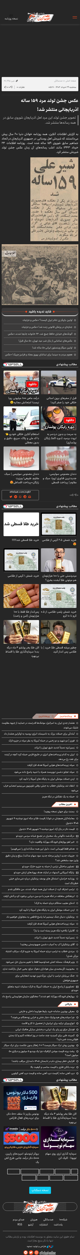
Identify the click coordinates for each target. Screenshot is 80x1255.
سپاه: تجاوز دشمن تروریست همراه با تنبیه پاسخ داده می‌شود (44, 772)
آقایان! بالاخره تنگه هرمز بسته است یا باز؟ (54, 931)
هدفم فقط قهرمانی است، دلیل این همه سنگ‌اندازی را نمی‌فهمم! (43, 849)
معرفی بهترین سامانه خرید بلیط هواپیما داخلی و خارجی (47, 1011)
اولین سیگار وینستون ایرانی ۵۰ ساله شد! (52, 348)
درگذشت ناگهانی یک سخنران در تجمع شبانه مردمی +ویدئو (45, 836)
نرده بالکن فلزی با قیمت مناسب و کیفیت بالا (53, 1067)
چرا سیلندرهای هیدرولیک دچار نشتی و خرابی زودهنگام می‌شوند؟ (43, 1017)
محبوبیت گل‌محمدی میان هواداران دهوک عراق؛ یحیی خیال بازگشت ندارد (39, 969)
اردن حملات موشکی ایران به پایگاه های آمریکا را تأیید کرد (47, 779)
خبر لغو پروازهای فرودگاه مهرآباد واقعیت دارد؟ (52, 842)
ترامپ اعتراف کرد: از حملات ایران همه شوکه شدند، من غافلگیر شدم (41, 889)
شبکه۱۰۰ (63, 1220)
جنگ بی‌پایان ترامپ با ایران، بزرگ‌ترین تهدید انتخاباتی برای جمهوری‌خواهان (46, 978)
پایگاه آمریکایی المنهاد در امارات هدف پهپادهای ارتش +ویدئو (44, 872)
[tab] (67, 716)
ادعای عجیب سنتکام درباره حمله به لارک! (54, 903)
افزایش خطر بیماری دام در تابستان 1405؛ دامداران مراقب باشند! (43, 1061)
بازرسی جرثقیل (62, 1171)
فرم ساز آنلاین (47, 1171)
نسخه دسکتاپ (40, 1190)
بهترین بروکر (56, 1177)
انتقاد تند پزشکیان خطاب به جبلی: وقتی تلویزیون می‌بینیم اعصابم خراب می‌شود (40, 788)
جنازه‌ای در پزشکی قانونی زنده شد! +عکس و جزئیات (47, 327)
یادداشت (58, 1225)
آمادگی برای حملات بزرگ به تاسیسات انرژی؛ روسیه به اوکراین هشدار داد (39, 734)
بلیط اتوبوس (29, 1177)
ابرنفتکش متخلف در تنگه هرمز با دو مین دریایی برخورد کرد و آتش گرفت (39, 896)
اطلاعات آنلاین (40, 17)
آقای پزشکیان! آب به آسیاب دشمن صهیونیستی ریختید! (47, 944)
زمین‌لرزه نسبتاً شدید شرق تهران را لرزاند (54, 748)
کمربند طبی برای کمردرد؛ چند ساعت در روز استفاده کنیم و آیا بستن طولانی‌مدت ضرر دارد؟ (43, 1037)
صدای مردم (18, 1220)
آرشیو (30, 1225)
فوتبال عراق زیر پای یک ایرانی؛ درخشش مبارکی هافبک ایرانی (45, 1029)
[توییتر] (31, 1252)
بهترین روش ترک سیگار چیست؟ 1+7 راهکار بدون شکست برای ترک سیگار (39, 1045)
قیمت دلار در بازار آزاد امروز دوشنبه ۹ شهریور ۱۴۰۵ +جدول (47, 829)
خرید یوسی (14, 1171)
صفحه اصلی (70, 81)
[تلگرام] (25, 1252)
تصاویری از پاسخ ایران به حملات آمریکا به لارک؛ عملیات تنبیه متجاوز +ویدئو (43, 988)
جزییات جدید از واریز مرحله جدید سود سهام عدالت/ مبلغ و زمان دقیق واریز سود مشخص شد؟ (41, 858)
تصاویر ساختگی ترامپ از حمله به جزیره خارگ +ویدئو (48, 866)
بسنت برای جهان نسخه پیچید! (59, 811)
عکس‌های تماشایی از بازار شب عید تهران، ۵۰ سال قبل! (45, 341)
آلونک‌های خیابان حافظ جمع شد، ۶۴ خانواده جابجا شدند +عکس (40, 334)
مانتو (74, 1171)
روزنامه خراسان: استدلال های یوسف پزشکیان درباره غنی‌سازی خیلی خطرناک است (43, 881)
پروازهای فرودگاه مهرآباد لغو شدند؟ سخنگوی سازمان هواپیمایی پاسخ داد (38, 996)
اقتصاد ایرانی (71, 1177)
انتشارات (43, 1225)
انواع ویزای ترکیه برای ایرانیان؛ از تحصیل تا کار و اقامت (48, 1023)
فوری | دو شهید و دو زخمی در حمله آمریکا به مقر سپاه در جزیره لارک (42, 741)
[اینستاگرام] (36, 1252)
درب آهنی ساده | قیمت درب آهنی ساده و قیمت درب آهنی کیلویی (43, 1073)
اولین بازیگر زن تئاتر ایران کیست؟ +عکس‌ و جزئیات (47, 320)
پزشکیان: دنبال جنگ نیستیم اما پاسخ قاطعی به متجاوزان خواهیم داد (40, 917)
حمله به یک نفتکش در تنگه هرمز (58, 797)
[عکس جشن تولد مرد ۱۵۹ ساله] (54, 199)
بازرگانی (68, 1004)
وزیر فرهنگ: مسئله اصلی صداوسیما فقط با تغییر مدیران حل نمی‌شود (40, 962)
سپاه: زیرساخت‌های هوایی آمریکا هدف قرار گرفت (51, 765)
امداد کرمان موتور (30, 1171)
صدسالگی (58, 81)
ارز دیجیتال (42, 1177)
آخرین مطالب (65, 804)
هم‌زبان (33, 1220)
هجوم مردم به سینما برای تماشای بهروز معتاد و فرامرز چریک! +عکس (38, 355)
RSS (19, 1225)
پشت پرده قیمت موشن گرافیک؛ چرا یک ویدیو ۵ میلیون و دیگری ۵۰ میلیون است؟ (43, 1053)
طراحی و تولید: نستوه (37, 1246)
